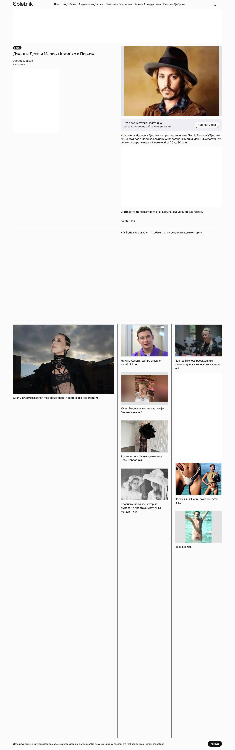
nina (132, 221)
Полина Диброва (174, 4)
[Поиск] (214, 4)
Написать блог (206, 125)
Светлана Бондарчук (119, 4)
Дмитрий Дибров (65, 4)
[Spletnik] (23, 4)
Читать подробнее (154, 744)
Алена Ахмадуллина (148, 4)
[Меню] (220, 4)
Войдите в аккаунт (138, 232)
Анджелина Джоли (91, 4)
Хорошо (215, 743)
